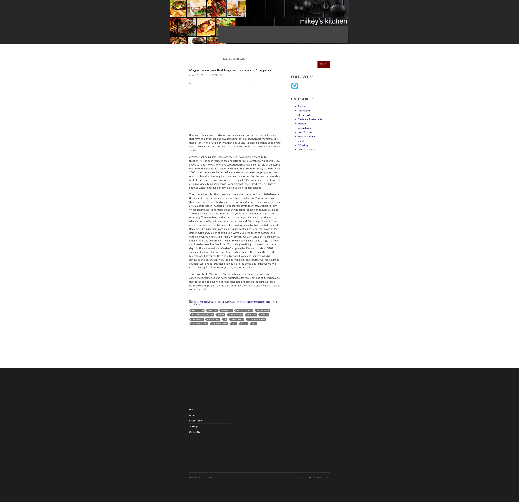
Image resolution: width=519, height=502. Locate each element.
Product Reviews (307, 149)
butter (221, 315)
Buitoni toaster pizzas (202, 315)
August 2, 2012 (197, 75)
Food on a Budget (223, 302)
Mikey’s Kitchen (204, 477)
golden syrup (213, 319)
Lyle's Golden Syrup (256, 319)
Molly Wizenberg (219, 324)
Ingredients (259, 302)
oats (234, 324)
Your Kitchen (305, 132)
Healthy (249, 302)
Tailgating (303, 145)
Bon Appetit (226, 310)
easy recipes (197, 319)
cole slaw (251, 315)
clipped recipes (236, 315)
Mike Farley (215, 75)
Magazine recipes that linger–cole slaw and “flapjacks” (230, 70)
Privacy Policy (195, 420)
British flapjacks (245, 310)
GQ (225, 319)
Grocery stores (239, 302)
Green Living (304, 127)
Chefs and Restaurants (204, 302)
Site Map (193, 426)
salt (254, 324)
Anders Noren (316, 477)
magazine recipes (200, 324)
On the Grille (304, 114)
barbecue (212, 310)
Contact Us (194, 432)
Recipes (268, 302)
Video (301, 140)
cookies (264, 315)
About (192, 415)
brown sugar (263, 310)
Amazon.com (198, 310)
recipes (244, 324)
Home (192, 409)
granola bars (237, 319)
